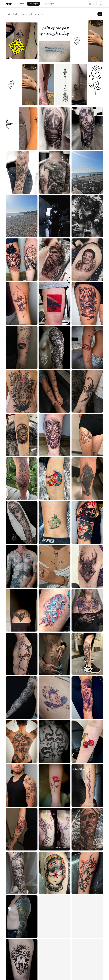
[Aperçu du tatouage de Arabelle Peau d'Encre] (54, 829)
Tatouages (33, 3)
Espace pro (49, 3)
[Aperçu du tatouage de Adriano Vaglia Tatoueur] (21, 216)
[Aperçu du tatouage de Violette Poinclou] (21, 785)
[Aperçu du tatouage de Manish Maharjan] (21, 391)
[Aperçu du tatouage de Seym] (21, 478)
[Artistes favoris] (95, 3)
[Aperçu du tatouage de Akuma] (21, 347)
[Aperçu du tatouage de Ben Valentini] (54, 741)
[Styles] (9, 14)
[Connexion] (101, 3)
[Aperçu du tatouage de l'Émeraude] (21, 873)
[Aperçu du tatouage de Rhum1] (21, 259)
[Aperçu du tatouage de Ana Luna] (21, 172)
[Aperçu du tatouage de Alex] (21, 522)
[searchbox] (54, 14)
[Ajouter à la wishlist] (33, 23)
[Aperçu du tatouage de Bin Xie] (21, 435)
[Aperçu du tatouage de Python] (21, 566)
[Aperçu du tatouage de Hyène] (54, 522)
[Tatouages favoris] (90, 3)
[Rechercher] (99, 14)
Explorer (20, 3)
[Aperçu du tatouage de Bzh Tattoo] (21, 40)
